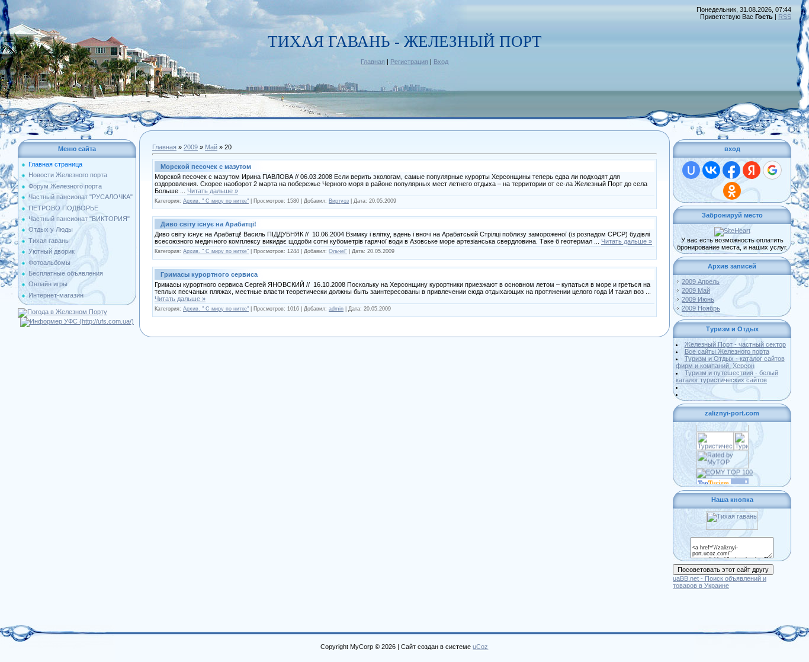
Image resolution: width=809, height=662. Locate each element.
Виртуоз (339, 201)
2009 (191, 147)
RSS (784, 16)
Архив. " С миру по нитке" (216, 201)
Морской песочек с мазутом (205, 166)
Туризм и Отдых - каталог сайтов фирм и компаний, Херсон (730, 362)
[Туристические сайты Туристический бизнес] (715, 432)
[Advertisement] (404, 607)
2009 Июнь (698, 299)
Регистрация (409, 61)
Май (211, 147)
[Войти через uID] (691, 170)
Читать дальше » (212, 190)
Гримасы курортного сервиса (209, 274)
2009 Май (696, 290)
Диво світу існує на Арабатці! (208, 224)
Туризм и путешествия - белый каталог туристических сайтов (727, 376)
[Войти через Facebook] (731, 170)
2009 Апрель (701, 281)
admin (336, 309)
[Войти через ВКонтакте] (711, 170)
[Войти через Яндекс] (751, 170)
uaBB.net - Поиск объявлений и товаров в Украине (719, 582)
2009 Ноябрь (701, 308)
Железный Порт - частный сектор (735, 344)
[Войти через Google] (772, 170)
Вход (441, 61)
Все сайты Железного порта (727, 351)
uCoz (480, 646)
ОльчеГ (338, 251)
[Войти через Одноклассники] (732, 191)
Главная (373, 61)
